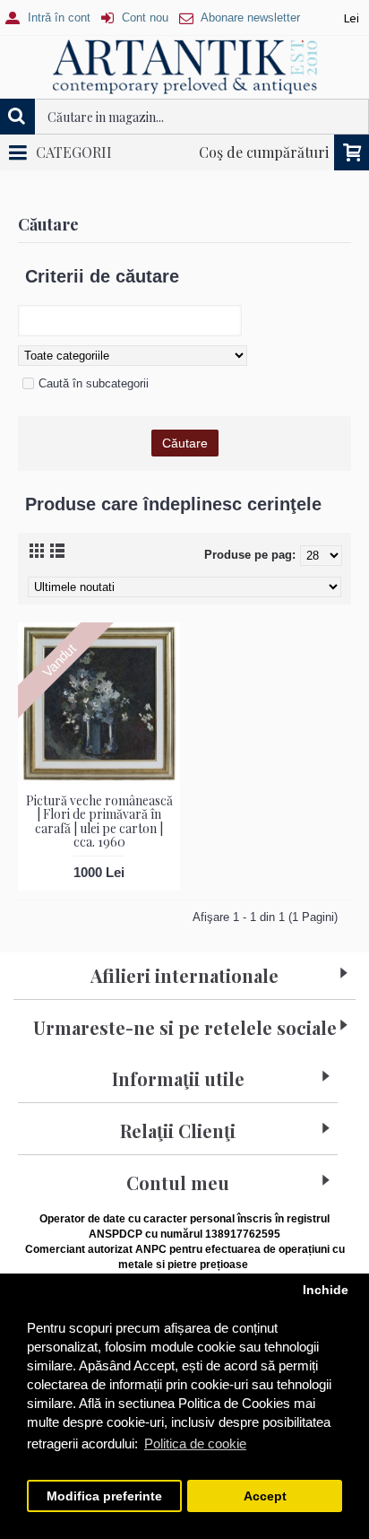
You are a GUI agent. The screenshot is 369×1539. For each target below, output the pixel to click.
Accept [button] (265, 1496)
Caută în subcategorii (94, 383)
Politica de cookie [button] (195, 1443)
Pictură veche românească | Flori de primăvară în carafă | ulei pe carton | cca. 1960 (99, 821)
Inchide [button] (325, 1290)
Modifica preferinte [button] (104, 1496)
